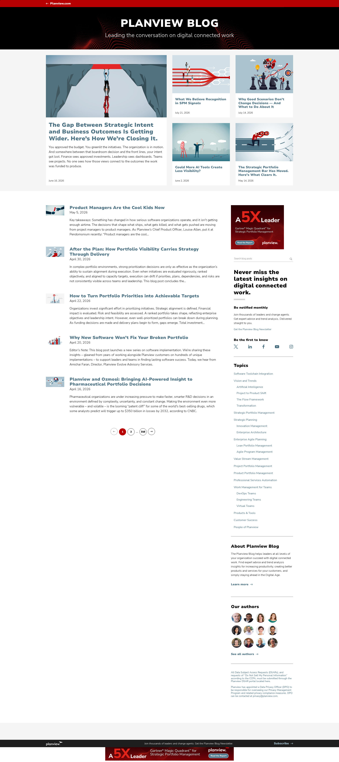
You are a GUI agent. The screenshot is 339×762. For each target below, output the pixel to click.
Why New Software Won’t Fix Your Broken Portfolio (129, 337)
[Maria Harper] (272, 622)
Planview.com (60, 3)
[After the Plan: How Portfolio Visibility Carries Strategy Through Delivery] (55, 252)
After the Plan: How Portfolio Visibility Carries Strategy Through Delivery (134, 252)
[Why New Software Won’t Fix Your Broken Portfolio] (55, 340)
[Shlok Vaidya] (272, 635)
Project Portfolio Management (253, 466)
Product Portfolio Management (253, 473)
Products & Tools (244, 513)
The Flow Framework (250, 399)
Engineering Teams (249, 499)
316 (143, 431)
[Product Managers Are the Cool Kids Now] (55, 210)
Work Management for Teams (253, 487)
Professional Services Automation (255, 480)
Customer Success (245, 520)
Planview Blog (169, 23)
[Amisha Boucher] (237, 635)
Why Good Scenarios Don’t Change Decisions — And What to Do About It (261, 103)
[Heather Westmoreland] (237, 648)
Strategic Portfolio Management (254, 413)
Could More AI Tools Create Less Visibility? (198, 169)
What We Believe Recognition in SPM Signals (200, 101)
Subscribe (283, 743)
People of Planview (246, 527)
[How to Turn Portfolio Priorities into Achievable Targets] (55, 298)
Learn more (242, 584)
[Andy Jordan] (249, 648)
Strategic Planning (245, 420)
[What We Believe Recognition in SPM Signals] (201, 74)
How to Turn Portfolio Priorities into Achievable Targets (134, 296)
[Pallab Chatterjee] (249, 622)
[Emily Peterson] (261, 622)
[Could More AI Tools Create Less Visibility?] (201, 142)
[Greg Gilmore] (249, 635)
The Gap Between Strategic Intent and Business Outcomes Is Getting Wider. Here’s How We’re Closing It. (103, 132)
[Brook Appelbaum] (261, 635)
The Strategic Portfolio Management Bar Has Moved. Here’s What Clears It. (263, 171)
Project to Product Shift (251, 393)
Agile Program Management (255, 452)
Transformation (246, 405)
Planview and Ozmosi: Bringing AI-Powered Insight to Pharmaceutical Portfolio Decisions (131, 382)
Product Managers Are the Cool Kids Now (117, 207)
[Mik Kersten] (237, 622)
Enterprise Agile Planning (250, 439)
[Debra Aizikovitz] (261, 648)
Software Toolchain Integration (253, 374)
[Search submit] (291, 259)
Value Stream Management (251, 459)
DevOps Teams (246, 493)
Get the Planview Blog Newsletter (252, 329)
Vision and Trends (245, 381)
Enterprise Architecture (251, 432)
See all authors (242, 654)
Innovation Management (252, 426)
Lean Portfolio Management (254, 445)
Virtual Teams (245, 506)
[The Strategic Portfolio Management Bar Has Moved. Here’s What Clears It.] (264, 142)
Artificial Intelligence (250, 387)
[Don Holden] (272, 648)
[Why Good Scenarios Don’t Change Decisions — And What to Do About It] (264, 74)
